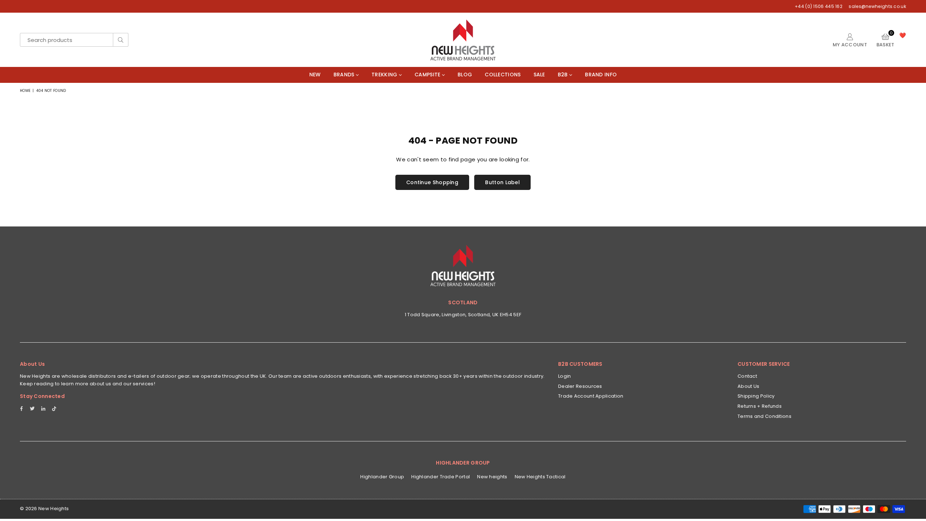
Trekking (385, 74)
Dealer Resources (580, 386)
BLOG (465, 74)
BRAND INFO (601, 74)
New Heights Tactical (540, 476)
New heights (492, 476)
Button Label (502, 182)
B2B (563, 74)
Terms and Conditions (764, 416)
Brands (345, 74)
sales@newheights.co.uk (877, 6)
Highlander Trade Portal (440, 476)
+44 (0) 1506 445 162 (818, 6)
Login (564, 376)
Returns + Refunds (760, 406)
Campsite (428, 74)
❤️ (902, 35)
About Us (748, 386)
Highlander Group (382, 476)
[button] (885, 39)
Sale (539, 74)
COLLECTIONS (503, 74)
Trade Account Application (591, 396)
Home (25, 90)
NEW (315, 74)
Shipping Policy (756, 396)
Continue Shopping (432, 182)
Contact (747, 376)
